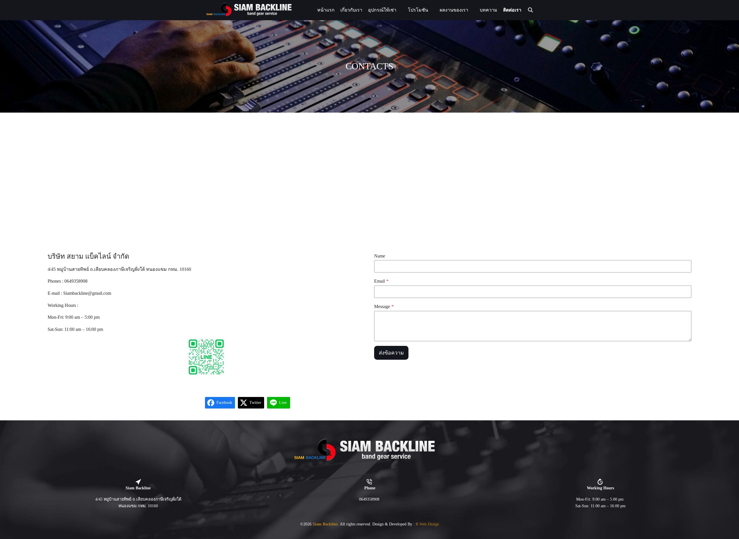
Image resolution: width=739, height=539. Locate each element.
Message (384, 306)
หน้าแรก (326, 10)
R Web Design (427, 524)
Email (381, 281)
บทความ (488, 10)
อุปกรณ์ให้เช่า (382, 10)
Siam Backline (325, 524)
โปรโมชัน (418, 10)
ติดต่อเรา (512, 10)
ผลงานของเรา (454, 10)
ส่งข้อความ (391, 353)
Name (379, 255)
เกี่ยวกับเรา (351, 10)
